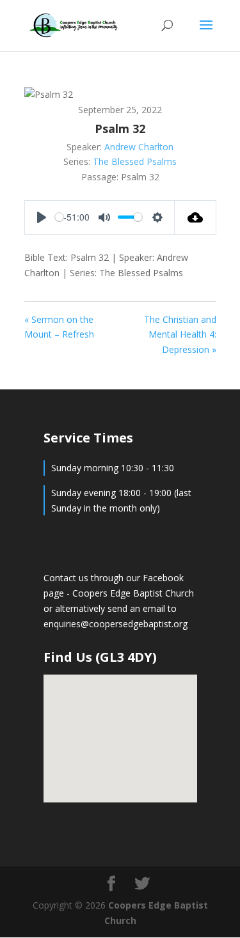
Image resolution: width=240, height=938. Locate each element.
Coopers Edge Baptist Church (133, 593)
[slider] (59, 217)
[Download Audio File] (195, 217)
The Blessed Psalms (135, 161)
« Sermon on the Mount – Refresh (59, 327)
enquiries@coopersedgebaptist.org (116, 624)
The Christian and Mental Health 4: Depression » (180, 334)
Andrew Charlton (138, 147)
